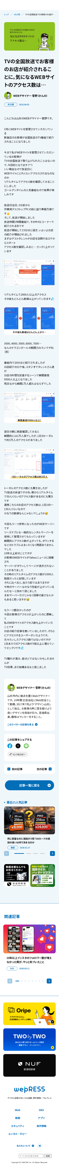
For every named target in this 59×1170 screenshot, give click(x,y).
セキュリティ (17, 1126)
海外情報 (41, 1126)
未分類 (17, 14)
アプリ (41, 1118)
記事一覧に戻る (29, 785)
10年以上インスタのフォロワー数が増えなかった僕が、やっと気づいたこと (29, 960)
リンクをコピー (19, 754)
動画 (13, 847)
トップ (6, 14)
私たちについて (23, 1146)
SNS (12, 968)
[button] (19, 853)
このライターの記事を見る (20, 724)
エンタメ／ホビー (17, 1133)
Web (17, 1110)
